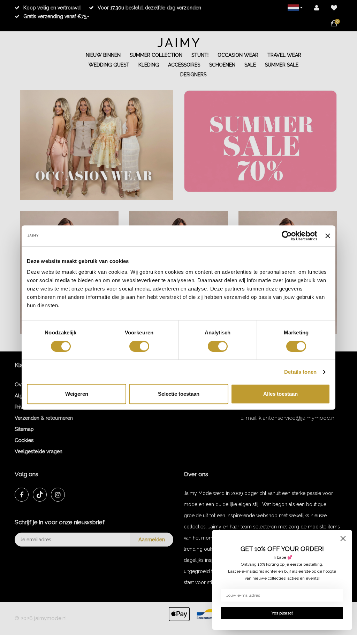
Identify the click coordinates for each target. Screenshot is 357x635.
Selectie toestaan (178, 394)
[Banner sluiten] (327, 235)
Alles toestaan (280, 394)
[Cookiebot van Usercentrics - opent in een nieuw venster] (286, 236)
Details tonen (300, 372)
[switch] (139, 346)
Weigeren (76, 394)
